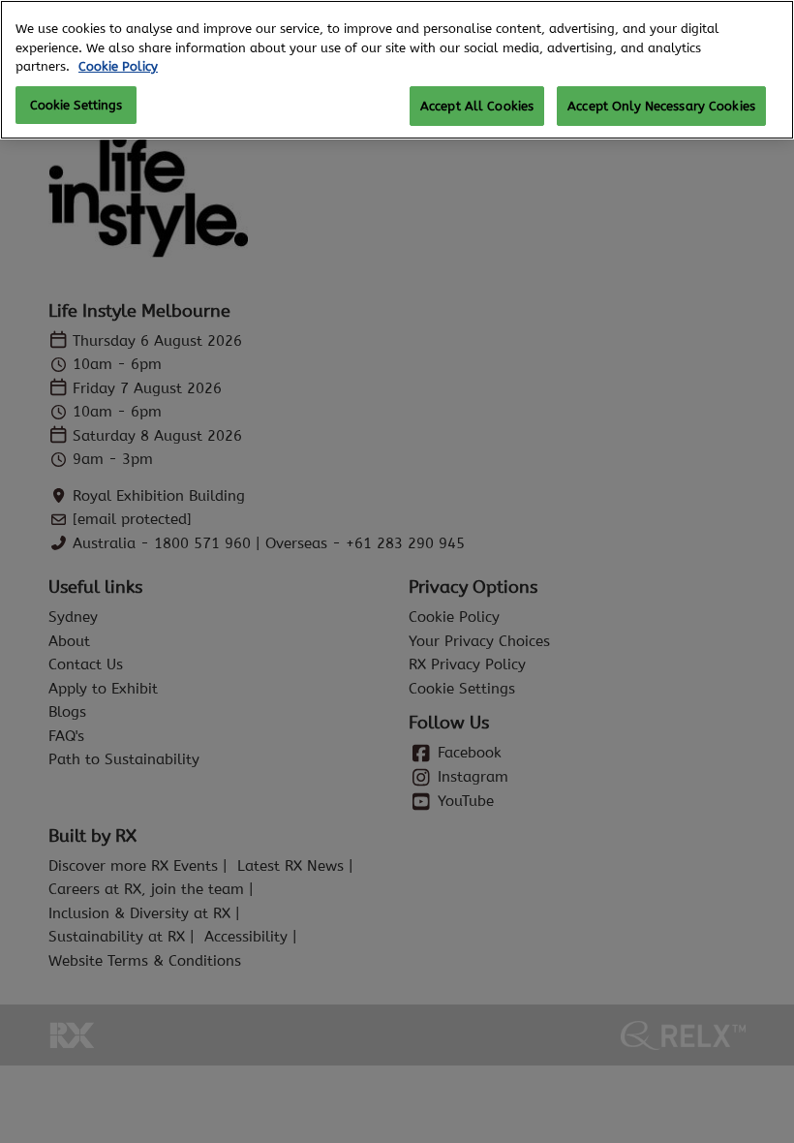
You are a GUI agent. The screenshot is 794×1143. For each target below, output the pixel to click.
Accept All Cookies (477, 106)
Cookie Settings (76, 105)
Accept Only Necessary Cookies (661, 106)
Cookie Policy (118, 66)
